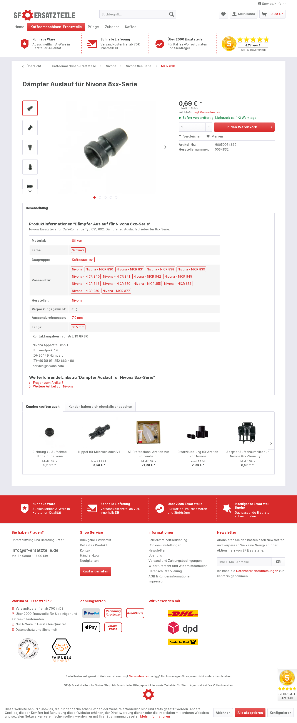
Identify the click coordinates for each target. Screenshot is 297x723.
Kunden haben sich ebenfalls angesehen (100, 406)
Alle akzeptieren (250, 713)
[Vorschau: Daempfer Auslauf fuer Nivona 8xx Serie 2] (30, 147)
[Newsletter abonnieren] (278, 561)
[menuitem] (137, 14)
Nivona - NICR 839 (191, 269)
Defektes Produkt (93, 545)
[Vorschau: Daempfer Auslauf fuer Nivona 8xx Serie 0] (30, 108)
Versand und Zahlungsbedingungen (175, 560)
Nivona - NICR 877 (116, 291)
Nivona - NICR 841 (116, 276)
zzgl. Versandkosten (206, 112)
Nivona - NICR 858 (177, 283)
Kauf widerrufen (95, 571)
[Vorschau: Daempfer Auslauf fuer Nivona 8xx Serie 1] (30, 127)
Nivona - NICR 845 (178, 276)
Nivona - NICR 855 (147, 283)
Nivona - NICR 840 (86, 276)
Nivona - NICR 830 (99, 269)
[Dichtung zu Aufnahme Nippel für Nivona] (49, 432)
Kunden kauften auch (43, 406)
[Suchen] (171, 14)
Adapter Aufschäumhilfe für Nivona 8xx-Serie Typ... (247, 454)
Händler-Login (90, 555)
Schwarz (78, 250)
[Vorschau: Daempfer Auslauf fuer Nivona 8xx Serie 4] (30, 186)
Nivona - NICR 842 (147, 276)
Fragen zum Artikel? (47, 382)
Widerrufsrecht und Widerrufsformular (177, 566)
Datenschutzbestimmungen (257, 571)
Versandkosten (139, 676)
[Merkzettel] (223, 14)
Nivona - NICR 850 (116, 283)
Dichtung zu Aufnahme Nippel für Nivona (49, 454)
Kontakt (86, 550)
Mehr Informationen (155, 716)
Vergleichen (191, 136)
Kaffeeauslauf (82, 260)
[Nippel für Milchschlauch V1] (99, 432)
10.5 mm (78, 327)
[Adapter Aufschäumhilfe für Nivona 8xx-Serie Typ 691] (247, 432)
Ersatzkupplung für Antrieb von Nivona (198, 454)
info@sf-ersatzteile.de (35, 550)
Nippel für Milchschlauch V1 (99, 452)
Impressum (156, 581)
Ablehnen (223, 713)
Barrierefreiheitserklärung (167, 540)
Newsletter (156, 550)
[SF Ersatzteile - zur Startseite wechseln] (46, 15)
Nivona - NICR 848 (86, 283)
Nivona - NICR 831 (130, 269)
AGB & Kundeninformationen (169, 576)
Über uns (155, 555)
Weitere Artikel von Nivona (52, 386)
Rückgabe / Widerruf (95, 540)
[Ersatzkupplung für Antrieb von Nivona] (198, 432)
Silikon (77, 240)
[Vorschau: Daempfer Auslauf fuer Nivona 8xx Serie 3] (30, 166)
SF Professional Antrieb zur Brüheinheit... (148, 454)
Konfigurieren (280, 713)
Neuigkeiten (89, 560)
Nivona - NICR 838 (160, 269)
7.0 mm (77, 317)
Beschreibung (37, 208)
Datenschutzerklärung (165, 571)
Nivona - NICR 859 (85, 291)
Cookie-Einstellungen (164, 545)
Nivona (77, 269)
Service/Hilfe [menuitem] (271, 3)
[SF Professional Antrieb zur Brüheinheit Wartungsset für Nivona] (148, 432)
